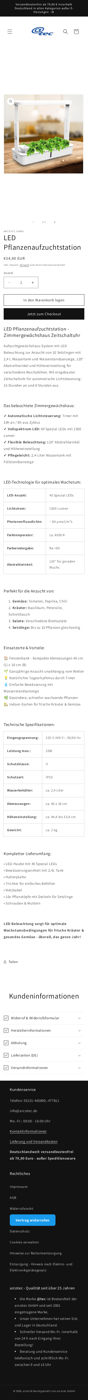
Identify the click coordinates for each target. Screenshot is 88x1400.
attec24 (28, 1391)
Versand (24, 265)
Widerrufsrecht (21, 1208)
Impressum (19, 1186)
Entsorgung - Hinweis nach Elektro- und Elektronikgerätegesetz (41, 1267)
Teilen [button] (13, 962)
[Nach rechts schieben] (54, 222)
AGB (13, 1197)
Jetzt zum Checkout (44, 314)
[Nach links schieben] (33, 222)
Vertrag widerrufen (33, 1220)
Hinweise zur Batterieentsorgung (36, 1253)
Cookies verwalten (24, 1242)
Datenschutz (20, 1231)
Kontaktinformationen (28, 1131)
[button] (9, 31)
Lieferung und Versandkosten (33, 1141)
